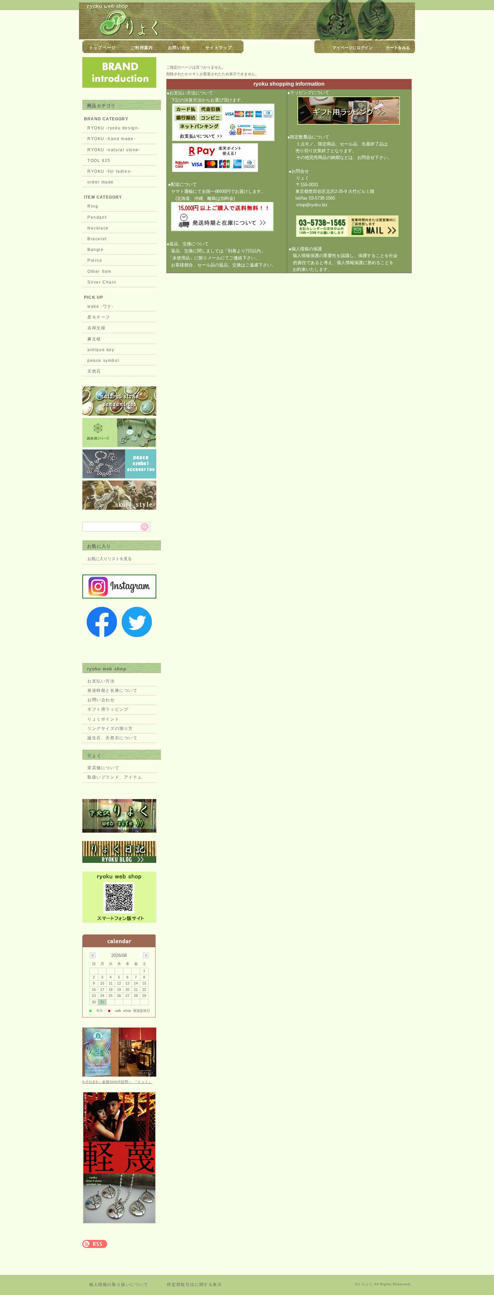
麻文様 (94, 339)
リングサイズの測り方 (110, 728)
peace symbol (103, 360)
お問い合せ (179, 47)
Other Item (99, 271)
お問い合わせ (101, 700)
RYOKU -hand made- (111, 138)
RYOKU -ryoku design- (113, 128)
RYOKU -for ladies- (109, 171)
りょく (94, 755)
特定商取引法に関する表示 (194, 1284)
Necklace (98, 228)
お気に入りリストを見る (109, 558)
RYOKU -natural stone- (114, 150)
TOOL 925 (99, 160)
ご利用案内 (142, 47)
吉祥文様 (96, 328)
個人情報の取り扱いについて (119, 1284)
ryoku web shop (106, 668)
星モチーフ (98, 317)
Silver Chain (101, 282)
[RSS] (94, 1244)
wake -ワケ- (100, 306)
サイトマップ (218, 47)
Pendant (97, 217)
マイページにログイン (352, 47)
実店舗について (103, 767)
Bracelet (97, 239)
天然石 (94, 371)
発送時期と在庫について (112, 690)
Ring (92, 206)
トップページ (102, 47)
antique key (101, 349)
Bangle (95, 249)
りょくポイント (103, 719)
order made (100, 182)
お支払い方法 (101, 681)
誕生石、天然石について (112, 738)
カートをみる (398, 47)
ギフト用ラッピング (107, 709)
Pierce (94, 260)
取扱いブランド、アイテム (114, 777)
